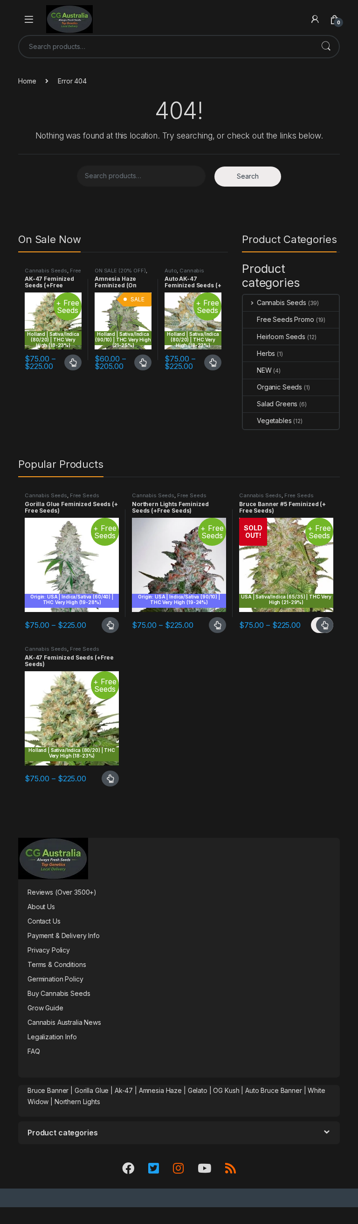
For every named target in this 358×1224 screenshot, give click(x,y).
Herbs (266, 353)
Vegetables (274, 420)
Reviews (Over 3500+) (62, 892)
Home (27, 81)
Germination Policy (55, 979)
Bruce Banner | (51, 1090)
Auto (171, 270)
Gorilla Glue (92, 1090)
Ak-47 (124, 1090)
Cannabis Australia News (64, 1022)
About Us (41, 907)
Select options (70, 362)
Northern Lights (77, 1102)
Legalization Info (52, 1037)
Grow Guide (45, 1008)
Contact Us (44, 921)
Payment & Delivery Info (64, 935)
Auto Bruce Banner (273, 1090)
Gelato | (200, 1090)
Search (326, 46)
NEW (264, 370)
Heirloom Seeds (281, 337)
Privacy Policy (49, 950)
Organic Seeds (279, 387)
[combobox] (166, 46)
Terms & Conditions (57, 964)
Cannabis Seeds (46, 270)
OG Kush (226, 1090)
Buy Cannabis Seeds (59, 993)
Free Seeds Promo (53, 273)
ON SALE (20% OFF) (120, 270)
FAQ (34, 1051)
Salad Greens (277, 404)
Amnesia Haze (160, 1090)
